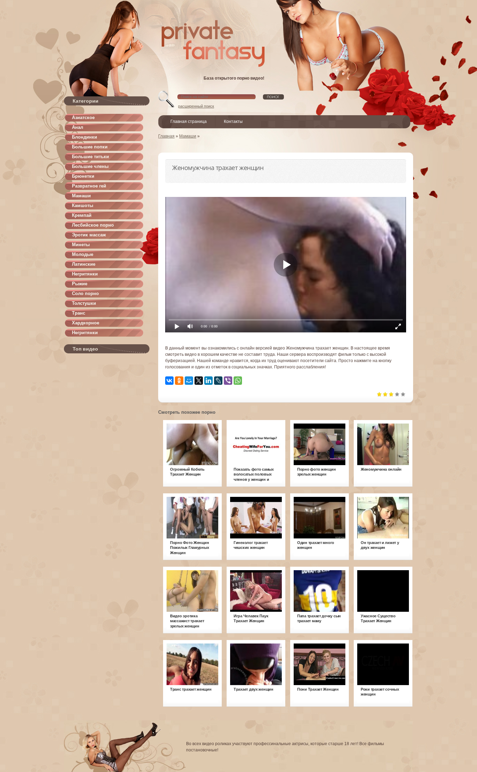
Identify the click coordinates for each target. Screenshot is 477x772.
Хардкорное (85, 322)
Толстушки (84, 303)
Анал (77, 127)
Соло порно (85, 293)
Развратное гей (89, 186)
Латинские (83, 264)
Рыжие (79, 283)
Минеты (81, 244)
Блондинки (84, 137)
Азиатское (83, 117)
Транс (78, 313)
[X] (199, 380)
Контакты (233, 121)
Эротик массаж (89, 234)
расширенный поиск (196, 106)
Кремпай (81, 215)
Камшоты (82, 205)
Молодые (82, 254)
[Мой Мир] (189, 380)
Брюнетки (83, 176)
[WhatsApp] (238, 380)
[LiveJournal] (218, 380)
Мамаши (81, 195)
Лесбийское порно (93, 225)
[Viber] (228, 380)
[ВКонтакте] (169, 380)
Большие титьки (90, 156)
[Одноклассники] (179, 380)
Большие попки (90, 146)
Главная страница (188, 121)
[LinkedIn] (208, 380)
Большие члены (90, 166)
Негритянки (85, 274)
